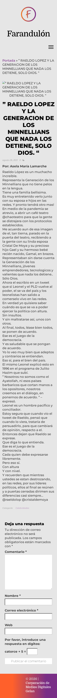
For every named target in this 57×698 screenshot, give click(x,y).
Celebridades (22, 508)
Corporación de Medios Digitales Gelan (38, 687)
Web (9, 625)
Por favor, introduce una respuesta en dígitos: (25, 642)
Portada (8, 60)
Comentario (16, 552)
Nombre (13, 596)
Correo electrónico (21, 610)
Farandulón (28, 33)
